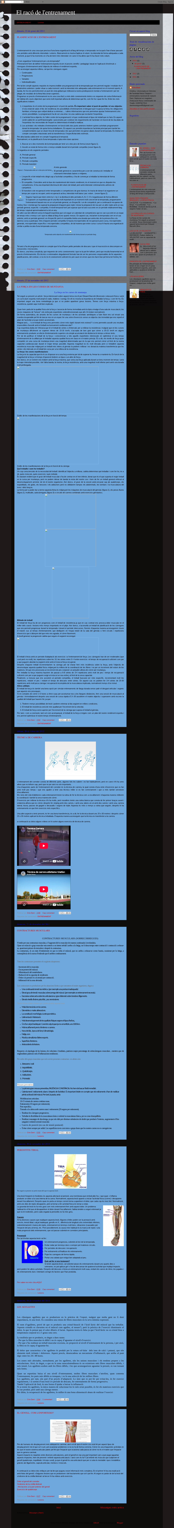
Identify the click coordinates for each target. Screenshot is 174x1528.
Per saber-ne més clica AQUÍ (29, 1282)
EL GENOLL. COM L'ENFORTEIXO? (35, 1412)
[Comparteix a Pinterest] (69, 269)
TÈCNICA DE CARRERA (29, 737)
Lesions (41, 22)
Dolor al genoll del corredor (28, 1481)
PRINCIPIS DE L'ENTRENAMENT (143, 261)
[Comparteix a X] (65, 269)
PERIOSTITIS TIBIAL (28, 1149)
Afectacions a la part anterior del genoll (34, 1487)
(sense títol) (145, 244)
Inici (58, 1507)
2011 (134, 77)
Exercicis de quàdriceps (27, 1489)
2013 (134, 61)
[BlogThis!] (62, 269)
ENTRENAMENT (24, 22)
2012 (134, 74)
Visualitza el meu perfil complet (142, 109)
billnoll (96, 1523)
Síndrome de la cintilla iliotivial (29, 1484)
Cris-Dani (136, 88)
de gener (138, 64)
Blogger (120, 1523)
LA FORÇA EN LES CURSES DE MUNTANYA (40, 286)
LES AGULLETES (26, 1306)
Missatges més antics (112, 1507)
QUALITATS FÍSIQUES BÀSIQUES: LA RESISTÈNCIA (142, 199)
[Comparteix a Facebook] (67, 269)
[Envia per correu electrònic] (60, 269)
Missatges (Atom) (36, 1513)
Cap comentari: (49, 269)
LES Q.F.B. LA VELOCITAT (140, 231)
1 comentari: (48, 1399)
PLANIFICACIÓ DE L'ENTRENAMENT (36, 37)
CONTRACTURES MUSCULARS (33, 930)
